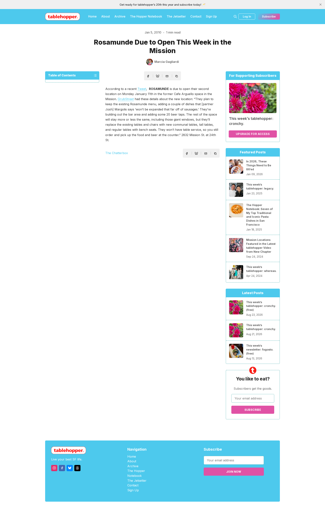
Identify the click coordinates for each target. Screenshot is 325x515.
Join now (233, 471)
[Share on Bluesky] (157, 76)
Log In (247, 16)
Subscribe (269, 16)
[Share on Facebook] (148, 76)
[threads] (77, 468)
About (105, 16)
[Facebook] (62, 468)
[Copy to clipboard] (177, 76)
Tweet (141, 89)
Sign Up (211, 16)
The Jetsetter (176, 16)
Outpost (182, 508)
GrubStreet (126, 99)
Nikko (198, 508)
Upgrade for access (253, 133)
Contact (195, 16)
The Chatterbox (116, 153)
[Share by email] (167, 76)
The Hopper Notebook (146, 16)
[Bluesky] (70, 468)
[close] (320, 5)
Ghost (172, 508)
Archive (119, 16)
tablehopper (140, 508)
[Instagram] (54, 468)
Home (92, 16)
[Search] (235, 17)
